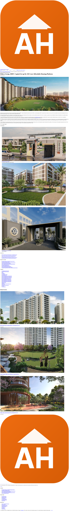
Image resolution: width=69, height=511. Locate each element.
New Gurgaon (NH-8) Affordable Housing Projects (8, 264)
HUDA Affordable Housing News (6, 71)
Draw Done (3, 500)
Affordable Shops (4, 496)
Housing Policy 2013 (4, 505)
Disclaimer (3, 508)
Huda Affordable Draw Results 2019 (6, 280)
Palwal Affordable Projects (5, 493)
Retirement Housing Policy (5, 285)
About (21, 70)
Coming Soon (3, 498)
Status (7, 70)
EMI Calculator (4, 506)
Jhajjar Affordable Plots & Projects (6, 263)
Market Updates (4, 282)
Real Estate (3, 284)
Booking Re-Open (4, 497)
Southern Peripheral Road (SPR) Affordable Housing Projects (9, 267)
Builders (18, 70)
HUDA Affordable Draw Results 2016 (7, 276)
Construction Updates (4, 274)
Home (1, 70)
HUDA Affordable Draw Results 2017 (7, 277)
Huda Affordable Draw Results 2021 (6, 281)
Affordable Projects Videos (5, 271)
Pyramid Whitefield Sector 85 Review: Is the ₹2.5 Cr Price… (9, 257)
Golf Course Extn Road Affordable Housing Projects (8, 262)
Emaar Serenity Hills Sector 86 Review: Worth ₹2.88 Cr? (9, 255)
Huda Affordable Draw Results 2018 (6, 279)
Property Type (3, 70)
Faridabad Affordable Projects (5, 490)
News (19, 70)
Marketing (3, 283)
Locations (10, 70)
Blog (2, 272)
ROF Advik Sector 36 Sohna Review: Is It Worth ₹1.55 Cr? (9, 254)
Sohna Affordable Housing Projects (6, 266)
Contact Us (23, 70)
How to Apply (4, 504)
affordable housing (37, 117)
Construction (3, 273)
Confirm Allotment (4, 499)
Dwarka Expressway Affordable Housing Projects (8, 261)
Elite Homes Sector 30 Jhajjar (5, 161)
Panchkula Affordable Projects (6, 265)
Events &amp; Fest (4, 275)
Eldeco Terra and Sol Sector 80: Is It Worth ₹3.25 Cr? (8, 256)
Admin (52, 510)
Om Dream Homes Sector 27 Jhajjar (6, 250)
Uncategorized (4, 286)
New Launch (14, 70)
